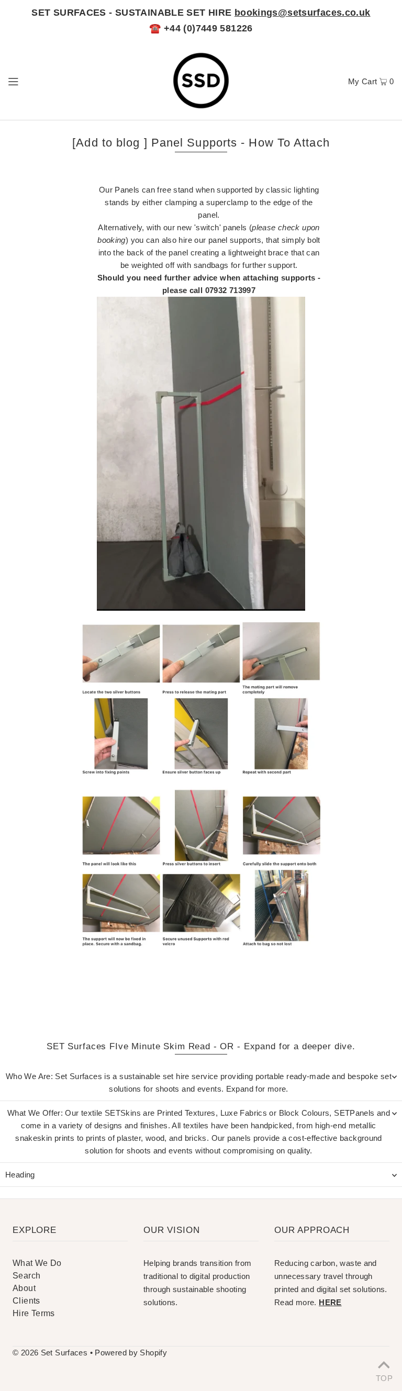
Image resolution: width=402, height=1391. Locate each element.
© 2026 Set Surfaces (50, 1352)
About (24, 1288)
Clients (26, 1300)
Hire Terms (34, 1313)
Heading (20, 1174)
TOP (384, 1377)
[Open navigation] (32, 80)
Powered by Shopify (131, 1352)
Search (26, 1275)
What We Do (37, 1263)
